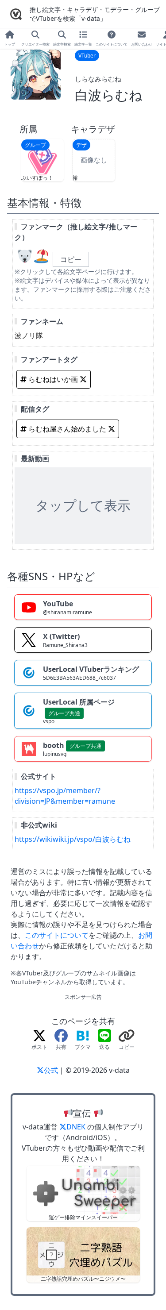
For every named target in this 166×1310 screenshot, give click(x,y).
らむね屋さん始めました (67, 429)
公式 (52, 1070)
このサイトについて (57, 935)
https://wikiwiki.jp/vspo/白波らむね (73, 839)
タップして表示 (83, 505)
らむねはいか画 (53, 379)
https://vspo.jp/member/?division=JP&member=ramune (65, 796)
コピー (70, 259)
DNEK (76, 1127)
